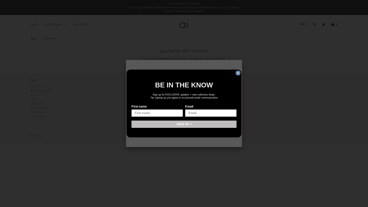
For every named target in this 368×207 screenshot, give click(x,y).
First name (139, 106)
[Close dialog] (238, 73)
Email (189, 106)
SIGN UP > (184, 124)
